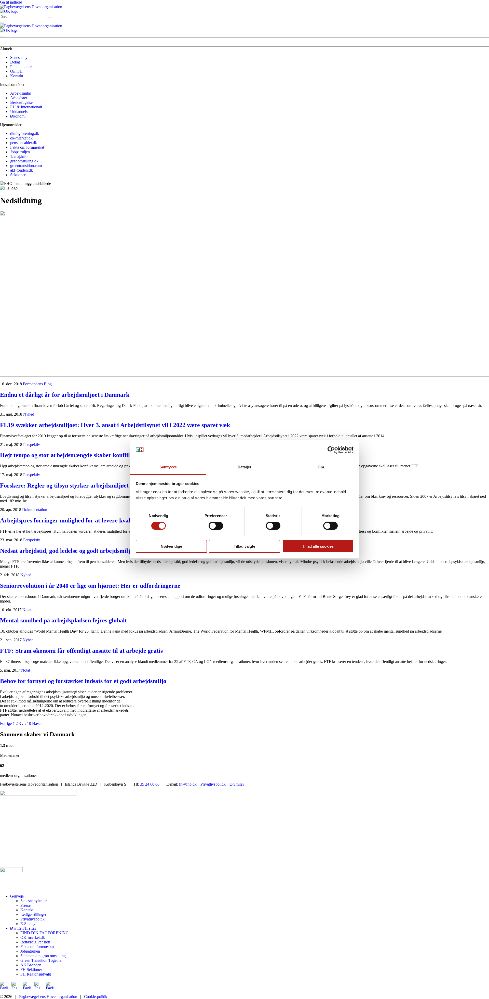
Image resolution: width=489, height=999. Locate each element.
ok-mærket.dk (21, 138)
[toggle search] (50, 17)
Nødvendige (171, 546)
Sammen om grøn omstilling (43, 956)
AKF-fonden (30, 965)
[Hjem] (31, 7)
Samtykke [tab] (168, 467)
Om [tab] (321, 467)
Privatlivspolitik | (214, 784)
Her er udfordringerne (90, 585)
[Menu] (2, 22)
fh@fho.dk (188, 784)
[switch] (216, 526)
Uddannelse (19, 111)
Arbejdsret (18, 98)
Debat (15, 62)
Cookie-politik (95, 996)
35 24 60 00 (149, 784)
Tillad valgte (244, 546)
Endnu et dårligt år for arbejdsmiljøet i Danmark (64, 394)
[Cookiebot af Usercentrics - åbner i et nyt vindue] (331, 450)
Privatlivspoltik (32, 919)
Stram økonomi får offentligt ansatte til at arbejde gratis (81, 650)
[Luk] (2, 36)
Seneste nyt (19, 57)
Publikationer (21, 67)
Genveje (17, 896)
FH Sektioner (31, 969)
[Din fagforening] (9, 11)
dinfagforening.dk (24, 133)
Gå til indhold (11, 2)
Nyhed (28, 414)
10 (29, 723)
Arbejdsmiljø (20, 93)
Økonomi (17, 116)
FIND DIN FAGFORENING (44, 933)
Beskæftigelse (21, 102)
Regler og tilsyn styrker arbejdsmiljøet (64, 485)
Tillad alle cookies (318, 546)
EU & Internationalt (26, 107)
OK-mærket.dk (32, 937)
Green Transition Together (41, 960)
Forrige (6, 723)
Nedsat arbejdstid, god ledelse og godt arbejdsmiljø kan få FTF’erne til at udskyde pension (118, 550)
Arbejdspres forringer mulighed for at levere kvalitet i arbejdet (83, 520)
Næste (37, 723)
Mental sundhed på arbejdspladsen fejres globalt (63, 620)
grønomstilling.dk (24, 161)
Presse (25, 905)
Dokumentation (34, 509)
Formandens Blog (37, 384)
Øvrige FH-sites (23, 928)
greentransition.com (26, 165)
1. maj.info (19, 156)
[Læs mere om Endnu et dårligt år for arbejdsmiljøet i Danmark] (244, 294)
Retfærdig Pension (35, 942)
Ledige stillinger (33, 914)
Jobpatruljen (20, 152)
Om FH (16, 71)
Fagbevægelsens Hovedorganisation (48, 996)
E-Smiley (236, 784)
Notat (26, 610)
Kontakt (16, 76)
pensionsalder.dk (23, 142)
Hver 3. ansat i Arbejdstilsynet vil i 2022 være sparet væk (115, 425)
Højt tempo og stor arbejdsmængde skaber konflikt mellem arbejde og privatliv (104, 455)
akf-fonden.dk (21, 170)
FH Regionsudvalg (35, 974)
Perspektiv (31, 444)
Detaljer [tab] (245, 467)
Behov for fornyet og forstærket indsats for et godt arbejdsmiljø (83, 681)
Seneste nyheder (33, 901)
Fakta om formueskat (27, 147)
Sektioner (17, 175)
